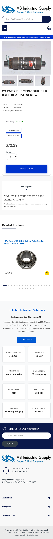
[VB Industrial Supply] (26, 9)
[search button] (46, 19)
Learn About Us (26, 340)
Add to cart (26, 169)
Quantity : (9, 152)
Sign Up (10, 444)
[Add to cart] (47, 273)
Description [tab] (26, 186)
